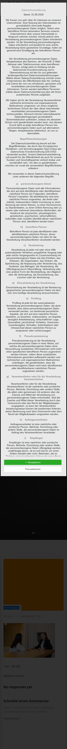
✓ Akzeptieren (33, 462)
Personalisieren (33, 469)
